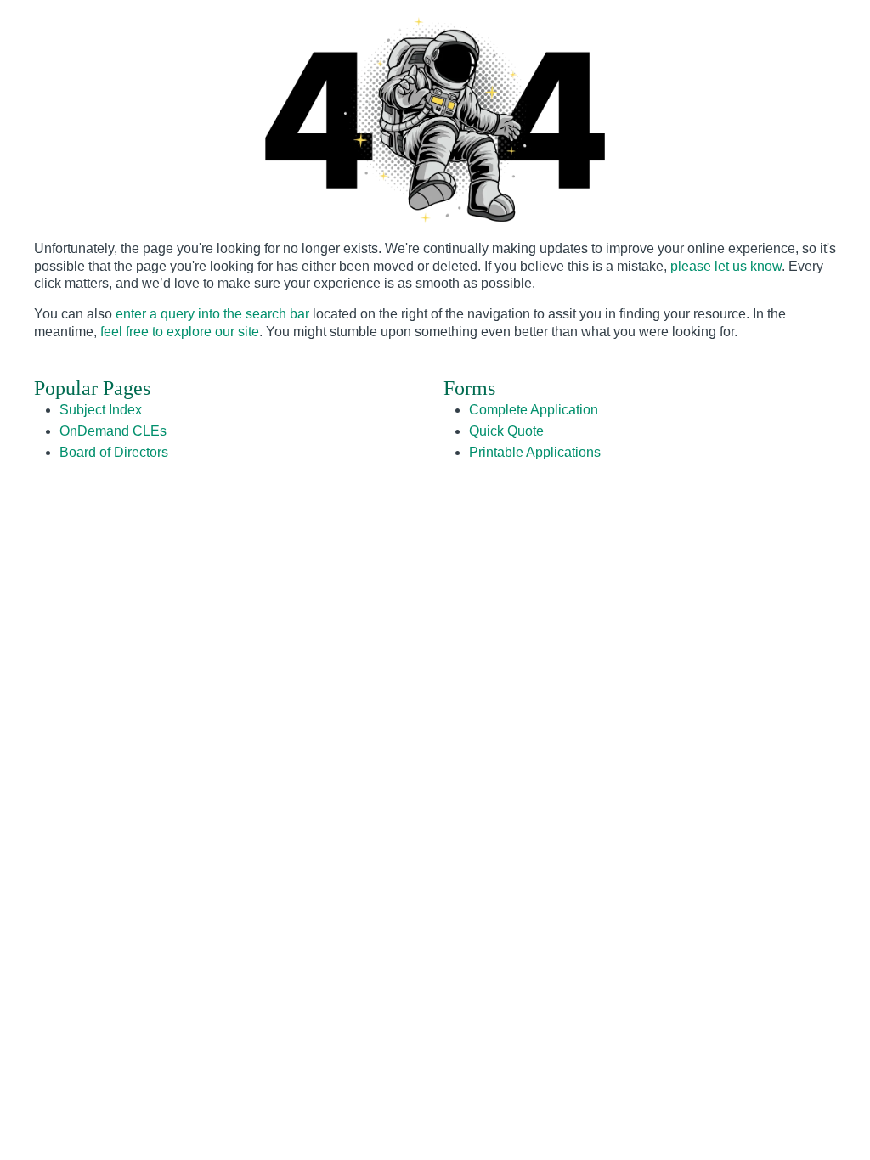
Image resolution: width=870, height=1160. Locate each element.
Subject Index (100, 410)
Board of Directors (113, 452)
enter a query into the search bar (212, 314)
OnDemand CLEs (113, 431)
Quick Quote (506, 431)
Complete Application (533, 410)
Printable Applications (535, 452)
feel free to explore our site (179, 331)
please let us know (726, 266)
